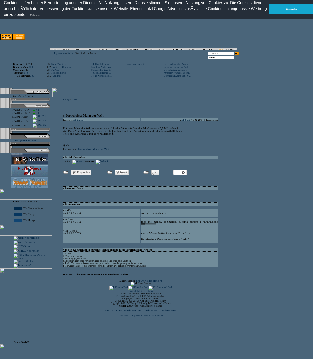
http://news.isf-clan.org (149, 280)
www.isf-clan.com (132, 310)
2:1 (37, 110)
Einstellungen (183, 172)
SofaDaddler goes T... (101, 70)
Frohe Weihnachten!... (101, 76)
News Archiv (81, 53)
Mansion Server (58, 73)
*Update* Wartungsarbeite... (177, 73)
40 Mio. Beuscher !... (101, 73)
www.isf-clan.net (168, 310)
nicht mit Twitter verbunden (110, 172)
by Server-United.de (62, 67)
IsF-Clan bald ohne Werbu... (177, 64)
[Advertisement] (183, 36)
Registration (60, 53)
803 (31, 67)
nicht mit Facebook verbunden (66, 172)
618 (26, 73)
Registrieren (157, 315)
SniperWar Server (59, 64)
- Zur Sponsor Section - (25, 140)
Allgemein (78, 120)
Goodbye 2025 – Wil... (102, 67)
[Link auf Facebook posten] (102, 161)
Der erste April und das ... (175, 70)
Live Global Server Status (141, 291)
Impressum (137, 315)
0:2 (44, 120)
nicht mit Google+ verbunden (146, 172)
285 (32, 76)
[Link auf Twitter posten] (77, 161)
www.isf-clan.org (113, 310)
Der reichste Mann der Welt (93, 149)
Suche (70, 53)
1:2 (44, 116)
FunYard (55, 70)
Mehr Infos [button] (35, 15)
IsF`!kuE (185, 120)
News (74, 99)
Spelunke (57, 76)
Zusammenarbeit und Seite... (177, 67)
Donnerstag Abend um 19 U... (177, 76)
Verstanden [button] (291, 9)
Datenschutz (125, 315)
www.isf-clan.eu (150, 310)
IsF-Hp (66, 99)
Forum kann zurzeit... (135, 64)
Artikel (93, 53)
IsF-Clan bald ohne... (101, 64)
